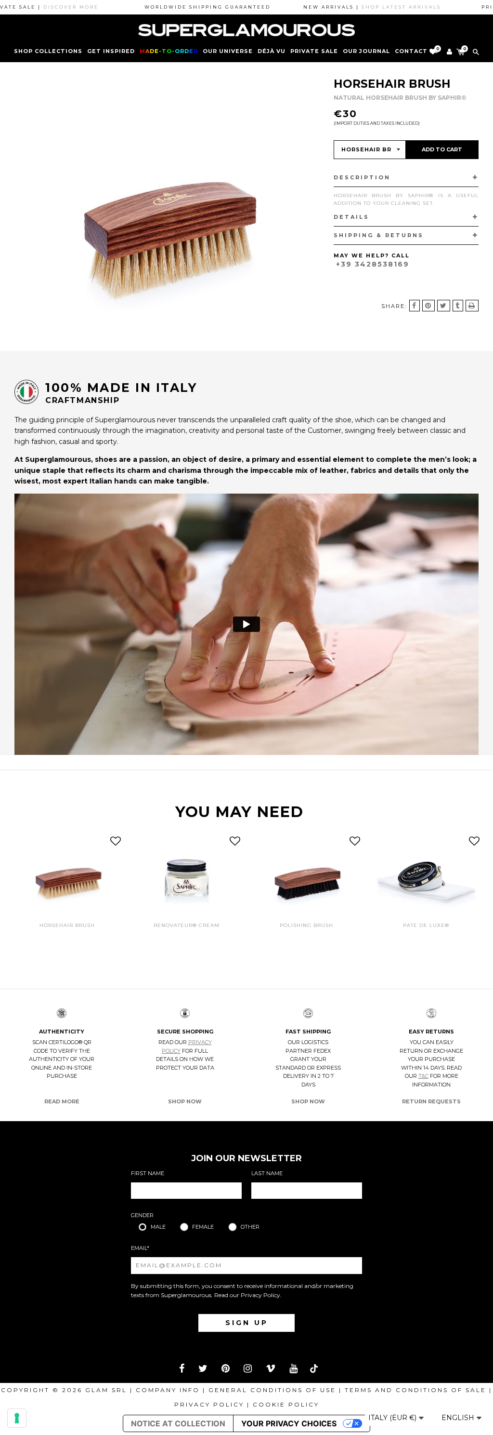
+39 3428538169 (372, 264)
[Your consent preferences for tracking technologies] (17, 1418)
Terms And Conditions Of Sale (415, 1390)
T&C (423, 1076)
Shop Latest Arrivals (373, 7)
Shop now (185, 1101)
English (458, 1417)
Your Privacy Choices (289, 1423)
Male (158, 1226)
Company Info (168, 1390)
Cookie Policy (286, 1404)
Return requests (431, 1101)
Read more (61, 1101)
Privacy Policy (260, 1295)
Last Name (267, 1173)
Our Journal (366, 51)
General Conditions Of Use (272, 1390)
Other (250, 1226)
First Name (147, 1173)
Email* (140, 1248)
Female (203, 1226)
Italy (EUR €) (393, 1417)
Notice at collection (178, 1423)
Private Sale (314, 51)
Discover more (42, 7)
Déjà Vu (271, 51)
